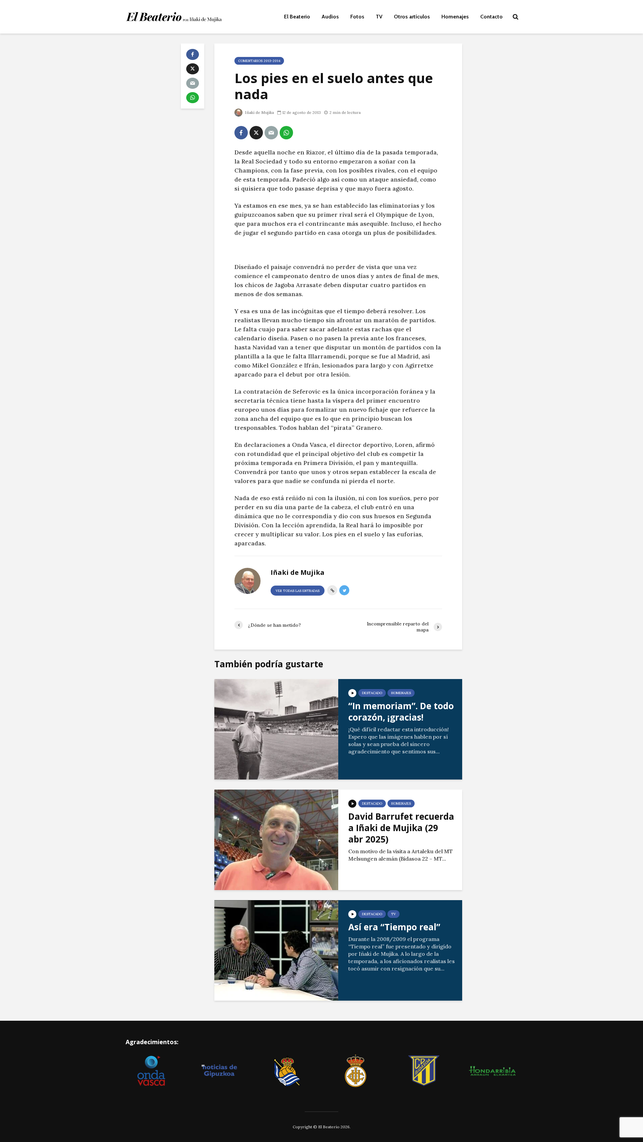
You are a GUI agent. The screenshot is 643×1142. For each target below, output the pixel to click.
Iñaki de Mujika (259, 112)
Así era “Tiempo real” (394, 927)
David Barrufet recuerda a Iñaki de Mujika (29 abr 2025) (401, 828)
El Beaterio (297, 16)
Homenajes (455, 16)
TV (379, 16)
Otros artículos (412, 16)
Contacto (491, 16)
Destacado (372, 693)
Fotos (357, 16)
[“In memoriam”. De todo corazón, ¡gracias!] (276, 728)
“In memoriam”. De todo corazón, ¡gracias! (401, 711)
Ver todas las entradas (297, 591)
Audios (330, 16)
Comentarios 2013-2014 (259, 61)
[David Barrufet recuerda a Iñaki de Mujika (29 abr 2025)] (276, 839)
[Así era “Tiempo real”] (276, 949)
